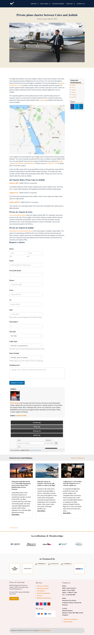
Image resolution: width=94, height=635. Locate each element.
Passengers (14, 322)
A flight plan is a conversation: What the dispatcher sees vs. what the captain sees (72, 483)
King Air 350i (13, 183)
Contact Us (81, 4)
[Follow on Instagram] (41, 603)
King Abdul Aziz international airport (21, 231)
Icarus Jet (41, 630)
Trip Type (12, 331)
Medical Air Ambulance (44, 598)
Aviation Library (58, 4)
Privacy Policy (68, 621)
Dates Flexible (14, 353)
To (10, 300)
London (74, 95)
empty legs (42, 100)
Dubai (73, 92)
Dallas (73, 85)
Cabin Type (13, 341)
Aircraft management (43, 593)
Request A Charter (17, 383)
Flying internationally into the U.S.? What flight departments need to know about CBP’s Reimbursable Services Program (21, 485)
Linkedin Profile (21, 415)
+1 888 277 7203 (52, 163)
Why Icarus (44, 4)
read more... (16, 514)
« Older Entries (13, 528)
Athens (74, 90)
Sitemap (47, 630)
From (11, 290)
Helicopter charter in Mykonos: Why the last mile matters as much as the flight (46, 483)
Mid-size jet (31, 163)
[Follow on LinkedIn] (45, 603)
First (10, 256)
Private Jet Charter (43, 586)
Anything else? (14, 365)
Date (11, 310)
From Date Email (15, 270)
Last (28, 256)
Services (34, 4)
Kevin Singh (43, 19)
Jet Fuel (39, 595)
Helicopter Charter (42, 588)
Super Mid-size (19, 163)
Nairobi (74, 97)
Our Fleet (69, 4)
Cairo (73, 87)
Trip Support (41, 591)
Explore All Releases (78, 458)
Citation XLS (13, 193)
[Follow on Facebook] (37, 603)
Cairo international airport (17, 215)
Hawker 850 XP (14, 202)
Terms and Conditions (70, 619)
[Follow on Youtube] (48, 603)
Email (11, 261)
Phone (12, 280)
